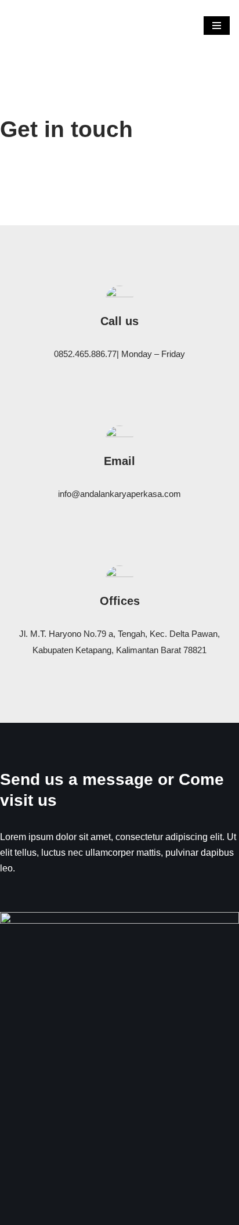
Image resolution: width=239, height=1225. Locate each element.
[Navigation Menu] (216, 25)
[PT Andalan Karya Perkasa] (33, 25)
